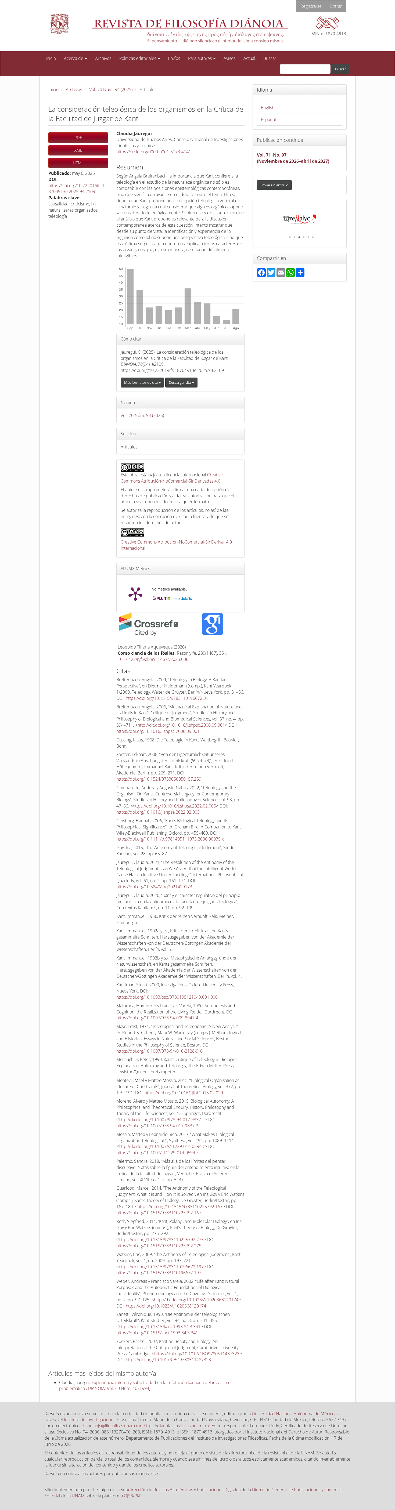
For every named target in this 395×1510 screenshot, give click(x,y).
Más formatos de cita (141, 382)
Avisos (229, 58)
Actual (249, 58)
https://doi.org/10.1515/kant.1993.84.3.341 (159, 1327)
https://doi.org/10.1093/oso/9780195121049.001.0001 (168, 997)
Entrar (336, 6)
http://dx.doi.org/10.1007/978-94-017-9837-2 (162, 1119)
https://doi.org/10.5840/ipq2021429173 (154, 887)
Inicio (51, 58)
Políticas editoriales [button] (138, 58)
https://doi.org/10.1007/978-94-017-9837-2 (157, 1126)
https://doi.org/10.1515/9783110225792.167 (180, 1207)
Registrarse (311, 6)
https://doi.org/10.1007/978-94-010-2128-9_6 (159, 1051)
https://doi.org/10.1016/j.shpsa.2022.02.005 (174, 806)
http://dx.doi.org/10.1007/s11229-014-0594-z (162, 1146)
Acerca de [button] (74, 58)
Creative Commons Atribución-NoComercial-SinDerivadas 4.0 (172, 478)
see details (183, 598)
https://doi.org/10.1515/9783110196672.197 (161, 1267)
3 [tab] (299, 237)
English (267, 108)
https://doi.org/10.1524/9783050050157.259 (158, 779)
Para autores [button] (200, 58)
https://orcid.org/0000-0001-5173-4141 (153, 152)
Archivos (103, 58)
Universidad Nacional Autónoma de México (293, 1414)
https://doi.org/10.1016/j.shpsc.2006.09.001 (158, 731)
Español (268, 119)
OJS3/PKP (133, 1496)
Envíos (174, 58)
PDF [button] (78, 137)
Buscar (269, 58)
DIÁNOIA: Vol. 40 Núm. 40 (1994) (119, 1388)
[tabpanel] (306, 219)
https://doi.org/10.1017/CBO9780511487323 (196, 1354)
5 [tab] (308, 237)
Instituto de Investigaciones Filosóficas (100, 1419)
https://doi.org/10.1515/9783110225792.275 (161, 1240)
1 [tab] (290, 237)
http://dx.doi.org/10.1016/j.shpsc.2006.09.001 (181, 725)
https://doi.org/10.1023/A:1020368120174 (166, 1306)
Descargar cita (180, 382)
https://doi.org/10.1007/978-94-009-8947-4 (157, 1018)
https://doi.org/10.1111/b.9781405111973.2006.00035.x (170, 839)
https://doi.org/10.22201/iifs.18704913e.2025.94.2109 (76, 189)
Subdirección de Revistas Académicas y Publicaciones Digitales (180, 1490)
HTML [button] (78, 162)
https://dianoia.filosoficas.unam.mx (176, 1426)
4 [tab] (303, 237)
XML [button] (78, 150)
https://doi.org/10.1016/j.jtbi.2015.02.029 (184, 1093)
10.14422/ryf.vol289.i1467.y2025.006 (153, 659)
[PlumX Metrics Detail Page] (135, 593)
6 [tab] (312, 237)
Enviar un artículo (274, 185)
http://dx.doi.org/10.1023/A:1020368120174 (196, 1300)
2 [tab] (294, 237)
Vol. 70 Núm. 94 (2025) (110, 89)
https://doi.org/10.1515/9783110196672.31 (167, 698)
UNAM (78, 1496)
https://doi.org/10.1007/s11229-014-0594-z (157, 1153)
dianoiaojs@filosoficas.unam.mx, (113, 1426)
